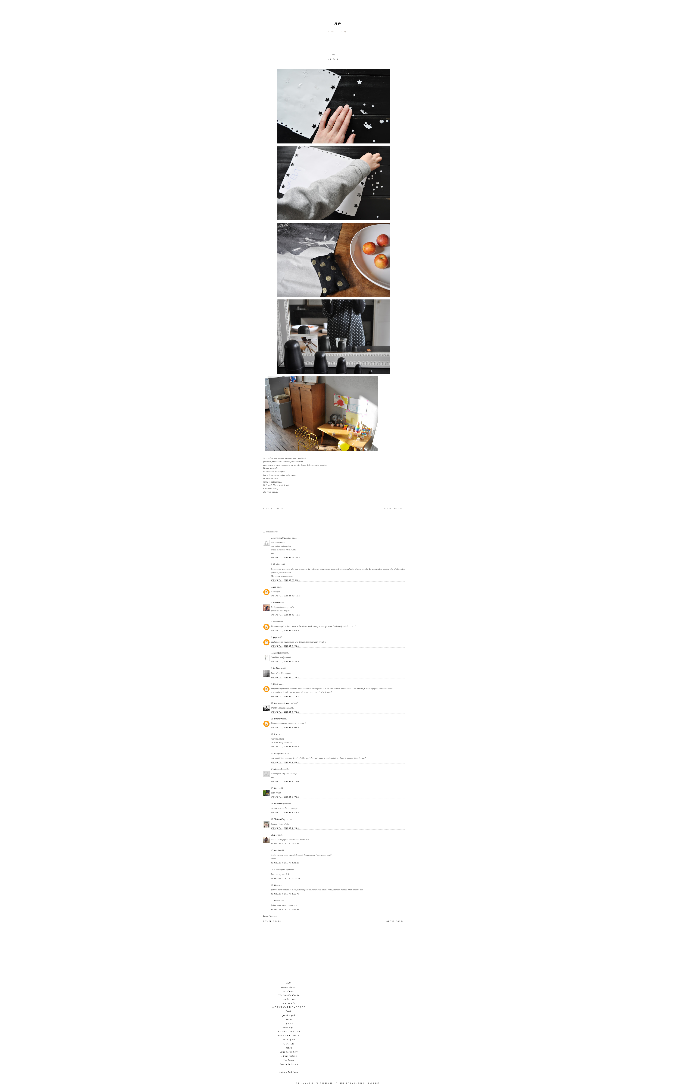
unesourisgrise (280, 803)
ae (338, 23)
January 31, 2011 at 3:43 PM (285, 747)
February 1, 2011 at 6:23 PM (285, 894)
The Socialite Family (288, 995)
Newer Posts (272, 921)
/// (333, 55)
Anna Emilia (278, 653)
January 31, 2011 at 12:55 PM (285, 596)
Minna (276, 621)
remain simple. (288, 987)
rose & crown (289, 999)
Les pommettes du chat (283, 703)
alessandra (279, 769)
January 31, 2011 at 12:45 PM (285, 557)
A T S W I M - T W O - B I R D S (288, 1007)
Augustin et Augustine (282, 538)
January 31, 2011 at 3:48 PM (285, 762)
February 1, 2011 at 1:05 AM (285, 844)
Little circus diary (289, 1052)
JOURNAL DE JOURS (289, 1031)
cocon (289, 1019)
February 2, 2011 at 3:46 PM (285, 910)
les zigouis (288, 991)
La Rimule (277, 668)
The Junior (288, 1060)
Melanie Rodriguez (288, 1072)
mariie (277, 850)
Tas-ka (289, 1011)
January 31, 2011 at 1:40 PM (285, 712)
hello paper (289, 1027)
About (332, 31)
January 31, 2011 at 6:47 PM (285, 797)
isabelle (276, 602)
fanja (275, 637)
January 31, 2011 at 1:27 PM (285, 696)
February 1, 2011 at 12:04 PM (286, 878)
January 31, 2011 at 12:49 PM (285, 580)
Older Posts (395, 921)
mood (280, 509)
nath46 (277, 900)
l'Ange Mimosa (280, 753)
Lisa (276, 734)
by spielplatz (289, 1039)
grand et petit (289, 1015)
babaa (289, 1048)
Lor (275, 835)
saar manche (288, 1003)
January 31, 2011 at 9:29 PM (285, 828)
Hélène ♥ (278, 719)
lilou (276, 885)
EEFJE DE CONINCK (289, 1035)
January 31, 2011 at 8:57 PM (285, 812)
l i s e (276, 788)
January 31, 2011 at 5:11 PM (285, 781)
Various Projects (281, 819)
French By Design (289, 1064)
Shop (344, 31)
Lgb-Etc (289, 1023)
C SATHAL (288, 1044)
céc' (274, 587)
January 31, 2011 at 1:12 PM (285, 662)
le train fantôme (289, 1056)
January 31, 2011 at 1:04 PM (285, 631)
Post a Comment (270, 916)
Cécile (275, 684)
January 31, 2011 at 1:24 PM (285, 677)
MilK (288, 983)
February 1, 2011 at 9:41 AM (285, 863)
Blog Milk (357, 1083)
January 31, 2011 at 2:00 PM (285, 727)
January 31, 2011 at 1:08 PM (285, 646)
